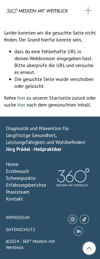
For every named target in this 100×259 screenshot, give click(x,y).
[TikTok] (84, 219)
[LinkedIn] (78, 231)
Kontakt (14, 198)
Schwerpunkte (21, 178)
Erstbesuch (17, 171)
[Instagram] (72, 219)
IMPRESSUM (18, 217)
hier (21, 98)
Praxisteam (17, 192)
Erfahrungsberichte (26, 185)
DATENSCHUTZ (20, 229)
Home (12, 164)
